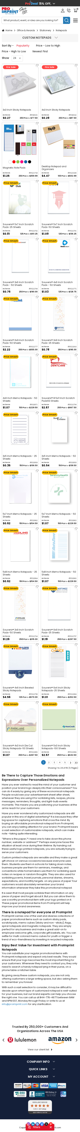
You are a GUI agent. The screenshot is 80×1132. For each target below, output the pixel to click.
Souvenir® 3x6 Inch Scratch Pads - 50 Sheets (18, 283)
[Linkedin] (33, 1124)
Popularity (23, 45)
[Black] (29, 161)
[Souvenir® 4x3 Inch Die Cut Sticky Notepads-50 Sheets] (20, 719)
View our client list (38, 1049)
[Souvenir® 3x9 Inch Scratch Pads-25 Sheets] (59, 314)
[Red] (13, 161)
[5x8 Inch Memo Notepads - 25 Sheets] (20, 546)
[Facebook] (42, 1124)
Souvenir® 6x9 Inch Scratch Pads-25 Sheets (57, 631)
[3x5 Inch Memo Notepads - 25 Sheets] (20, 430)
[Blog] (37, 1124)
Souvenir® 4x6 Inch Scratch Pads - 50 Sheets (57, 283)
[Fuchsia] (21, 161)
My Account (38, 1076)
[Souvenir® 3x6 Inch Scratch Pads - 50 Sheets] (20, 256)
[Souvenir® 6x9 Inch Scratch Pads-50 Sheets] (20, 314)
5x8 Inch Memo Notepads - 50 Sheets (59, 573)
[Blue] (25, 161)
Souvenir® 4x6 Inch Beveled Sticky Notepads (18, 689)
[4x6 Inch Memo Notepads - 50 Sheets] (20, 372)
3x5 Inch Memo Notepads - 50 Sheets (59, 457)
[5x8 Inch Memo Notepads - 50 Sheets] (59, 546)
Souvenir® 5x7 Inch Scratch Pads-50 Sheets (57, 225)
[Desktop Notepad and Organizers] (59, 140)
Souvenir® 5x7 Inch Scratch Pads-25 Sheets (18, 225)
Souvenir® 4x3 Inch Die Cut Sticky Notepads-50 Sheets (18, 747)
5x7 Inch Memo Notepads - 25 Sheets (20, 515)
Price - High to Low (14, 51)
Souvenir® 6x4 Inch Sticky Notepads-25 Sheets (56, 689)
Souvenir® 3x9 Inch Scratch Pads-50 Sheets (18, 631)
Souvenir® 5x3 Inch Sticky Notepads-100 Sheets (56, 747)
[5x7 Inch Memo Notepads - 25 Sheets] (20, 488)
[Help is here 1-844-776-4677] (69, 10)
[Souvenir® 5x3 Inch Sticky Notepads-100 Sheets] (59, 719)
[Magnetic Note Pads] (20, 140)
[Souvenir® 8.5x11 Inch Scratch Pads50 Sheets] (59, 372)
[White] (10, 161)
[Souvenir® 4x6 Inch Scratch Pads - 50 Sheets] (59, 256)
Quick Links (38, 1069)
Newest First (40, 51)
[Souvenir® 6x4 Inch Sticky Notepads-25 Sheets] (59, 661)
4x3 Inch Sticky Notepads (56, 109)
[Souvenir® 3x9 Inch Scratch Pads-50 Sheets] (20, 604)
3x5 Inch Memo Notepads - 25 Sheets (20, 457)
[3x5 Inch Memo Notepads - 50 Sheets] (59, 430)
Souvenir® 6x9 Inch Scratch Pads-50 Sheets (18, 341)
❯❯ (76, 762)
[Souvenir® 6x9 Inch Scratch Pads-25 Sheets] (59, 604)
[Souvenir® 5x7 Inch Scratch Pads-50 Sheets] (59, 198)
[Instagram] (28, 1124)
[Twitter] (46, 1124)
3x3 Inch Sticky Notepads (17, 109)
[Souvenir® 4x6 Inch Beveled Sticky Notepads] (20, 661)
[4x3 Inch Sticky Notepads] (59, 82)
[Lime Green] (17, 161)
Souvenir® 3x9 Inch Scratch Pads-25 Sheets (57, 341)
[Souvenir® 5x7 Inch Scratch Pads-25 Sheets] (20, 198)
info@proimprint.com (15, 1004)
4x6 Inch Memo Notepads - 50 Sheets (20, 399)
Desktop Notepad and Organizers (54, 168)
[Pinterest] (51, 1124)
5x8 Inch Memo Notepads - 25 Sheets (20, 573)
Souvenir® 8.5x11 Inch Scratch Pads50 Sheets (58, 399)
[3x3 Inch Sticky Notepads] (20, 82)
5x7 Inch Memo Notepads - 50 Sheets (59, 515)
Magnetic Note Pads (14, 167)
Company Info (38, 1062)
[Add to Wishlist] (37, 66)
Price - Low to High (48, 45)
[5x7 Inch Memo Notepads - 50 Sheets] (59, 488)
